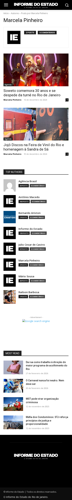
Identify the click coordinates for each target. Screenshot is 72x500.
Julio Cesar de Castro (32, 244)
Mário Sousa (26, 276)
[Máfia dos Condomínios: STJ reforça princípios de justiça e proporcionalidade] (13, 422)
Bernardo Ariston (30, 213)
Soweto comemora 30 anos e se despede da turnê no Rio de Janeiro (31, 93)
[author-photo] (15, 37)
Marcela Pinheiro (12, 99)
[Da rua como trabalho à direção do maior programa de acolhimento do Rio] (13, 367)
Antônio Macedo (29, 197)
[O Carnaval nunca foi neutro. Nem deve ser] (13, 386)
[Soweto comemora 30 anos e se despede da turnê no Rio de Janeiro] (36, 70)
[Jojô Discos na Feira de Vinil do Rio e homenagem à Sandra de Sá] (36, 124)
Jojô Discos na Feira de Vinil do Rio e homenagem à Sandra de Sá (33, 147)
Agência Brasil (28, 181)
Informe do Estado (30, 228)
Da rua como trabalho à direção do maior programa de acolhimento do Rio (46, 365)
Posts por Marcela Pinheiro (34, 13)
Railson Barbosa (29, 292)
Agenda (8, 84)
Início (6, 13)
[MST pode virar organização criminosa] (13, 404)
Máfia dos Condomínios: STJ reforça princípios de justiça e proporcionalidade (47, 420)
